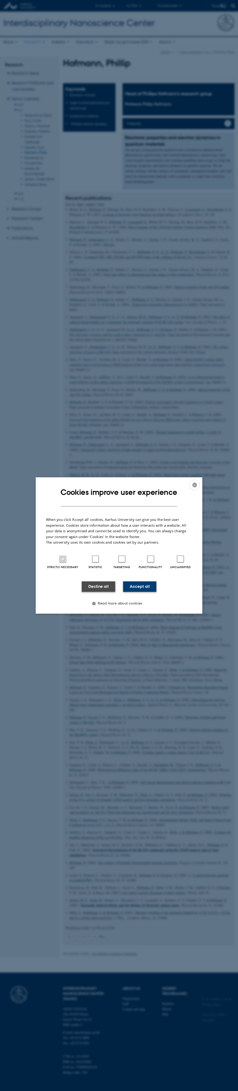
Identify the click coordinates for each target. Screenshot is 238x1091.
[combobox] (194, 485)
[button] (119, 603)
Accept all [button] (140, 586)
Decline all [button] (98, 586)
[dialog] (119, 545)
